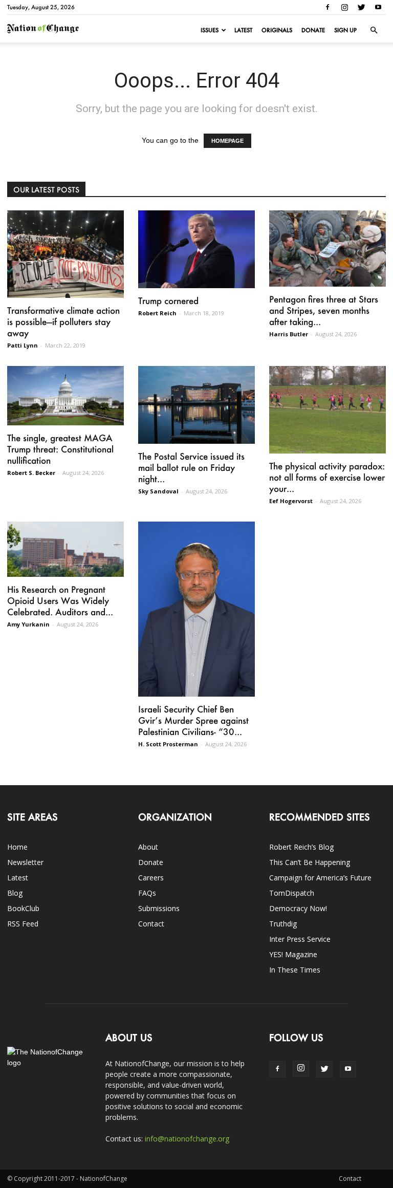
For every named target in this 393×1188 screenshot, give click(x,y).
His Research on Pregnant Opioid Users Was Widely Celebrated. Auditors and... (60, 600)
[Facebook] (327, 7)
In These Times (294, 970)
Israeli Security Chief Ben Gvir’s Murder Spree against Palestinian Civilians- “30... (193, 720)
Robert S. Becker (31, 473)
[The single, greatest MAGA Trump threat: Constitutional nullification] (65, 395)
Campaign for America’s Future (320, 877)
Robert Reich (157, 313)
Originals (276, 30)
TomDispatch (291, 893)
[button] (373, 30)
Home (17, 847)
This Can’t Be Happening (309, 862)
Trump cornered (168, 300)
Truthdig (283, 923)
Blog (15, 893)
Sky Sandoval (158, 491)
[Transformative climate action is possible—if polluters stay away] (65, 254)
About (148, 847)
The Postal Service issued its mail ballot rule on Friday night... (191, 467)
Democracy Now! (298, 908)
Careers (151, 877)
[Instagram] (344, 7)
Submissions (159, 908)
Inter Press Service (300, 939)
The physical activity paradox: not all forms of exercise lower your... (327, 477)
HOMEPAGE (227, 141)
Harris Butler (288, 334)
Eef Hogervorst (291, 501)
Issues (210, 30)
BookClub (23, 908)
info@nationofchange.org (187, 1138)
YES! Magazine (293, 954)
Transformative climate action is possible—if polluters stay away (63, 321)
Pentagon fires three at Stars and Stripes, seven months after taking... (323, 310)
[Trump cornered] (196, 249)
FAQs (147, 893)
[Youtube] (378, 7)
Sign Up (345, 30)
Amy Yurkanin (28, 624)
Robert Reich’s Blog (301, 847)
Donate (313, 30)
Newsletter (25, 862)
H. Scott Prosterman (168, 744)
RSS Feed (22, 923)
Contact (151, 923)
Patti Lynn (22, 345)
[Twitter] (361, 7)
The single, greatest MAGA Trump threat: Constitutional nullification (60, 449)
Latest (243, 30)
